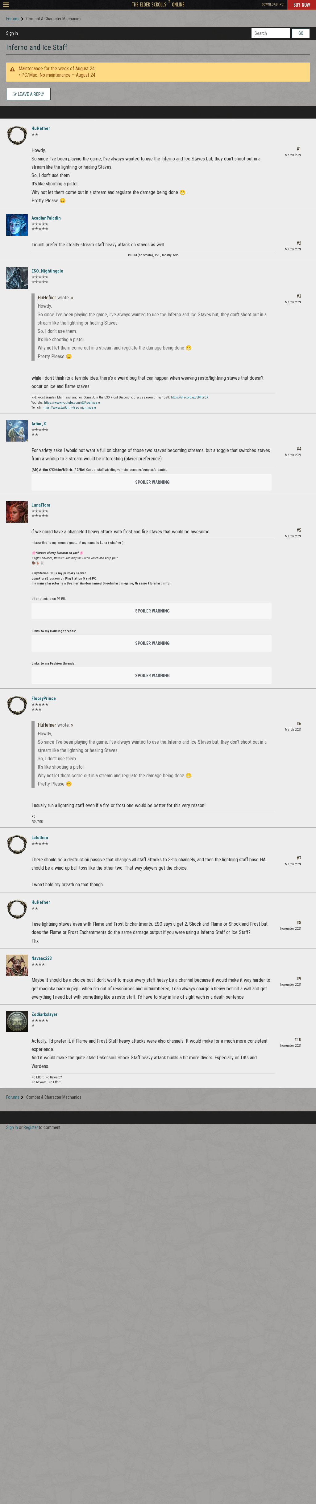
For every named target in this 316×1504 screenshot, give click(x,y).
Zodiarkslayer (44, 1014)
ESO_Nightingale (47, 271)
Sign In (12, 33)
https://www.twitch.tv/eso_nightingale (69, 408)
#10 (297, 1039)
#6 (299, 723)
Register (30, 1127)
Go (300, 33)
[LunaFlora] (17, 512)
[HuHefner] (17, 135)
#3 (299, 296)
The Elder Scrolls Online (158, 4)
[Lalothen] (17, 844)
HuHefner (40, 128)
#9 (299, 978)
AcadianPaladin (46, 218)
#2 (299, 243)
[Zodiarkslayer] (17, 1021)
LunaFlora (40, 505)
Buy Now (301, 5)
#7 (299, 858)
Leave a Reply (30, 94)
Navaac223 (41, 958)
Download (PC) (273, 4)
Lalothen (39, 837)
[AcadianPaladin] (17, 225)
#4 (299, 449)
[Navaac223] (17, 965)
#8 (299, 922)
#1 (299, 149)
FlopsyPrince (43, 698)
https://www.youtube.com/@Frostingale (72, 403)
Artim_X (38, 423)
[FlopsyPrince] (17, 705)
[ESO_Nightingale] (17, 278)
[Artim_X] (17, 431)
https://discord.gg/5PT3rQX (189, 397)
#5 (299, 530)
